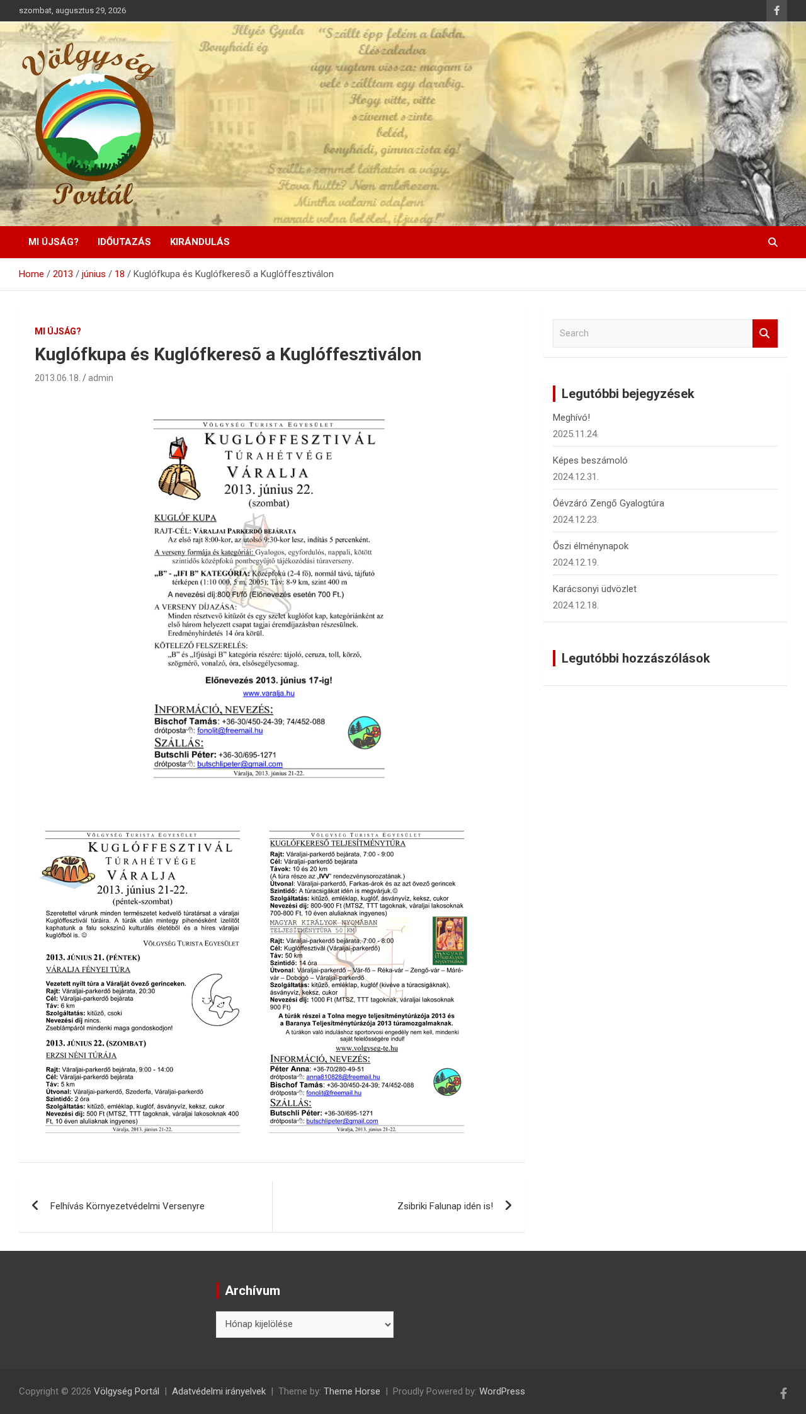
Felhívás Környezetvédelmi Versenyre (127, 1206)
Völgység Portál (126, 1391)
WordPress (502, 1391)
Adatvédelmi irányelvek (219, 1391)
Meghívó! (571, 417)
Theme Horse (352, 1391)
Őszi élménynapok (590, 546)
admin (100, 378)
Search (765, 333)
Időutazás (124, 242)
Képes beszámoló (590, 460)
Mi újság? (53, 242)
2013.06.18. (58, 378)
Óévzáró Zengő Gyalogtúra (608, 503)
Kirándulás (200, 242)
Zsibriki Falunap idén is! (445, 1206)
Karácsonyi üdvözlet (595, 589)
